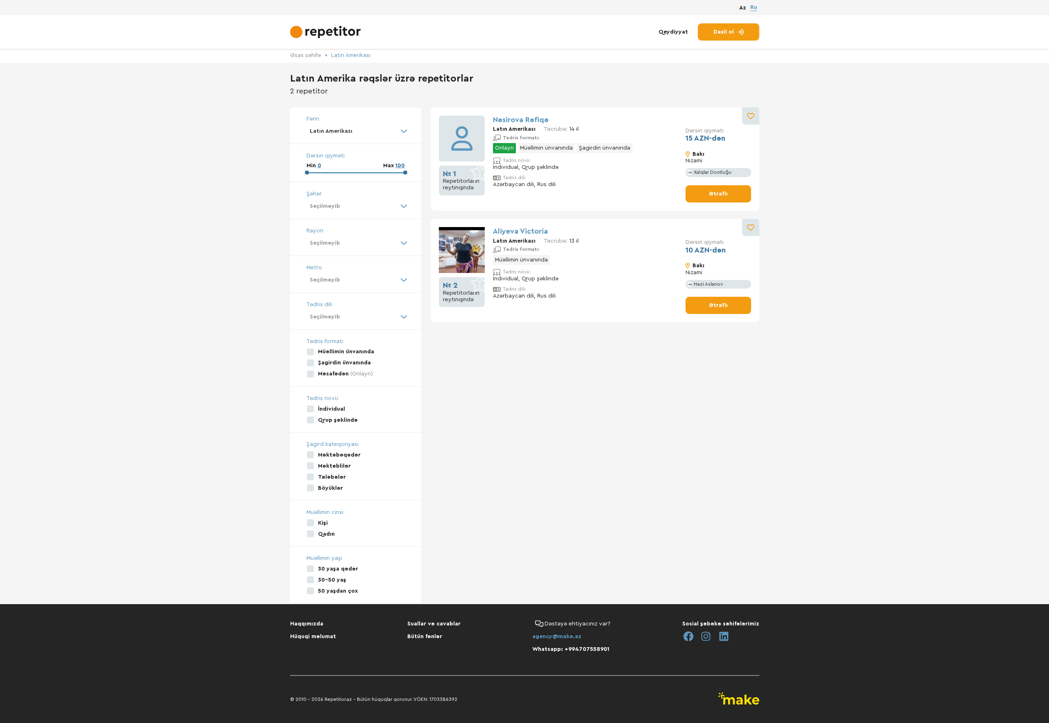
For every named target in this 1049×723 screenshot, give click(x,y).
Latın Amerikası (350, 55)
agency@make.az (556, 636)
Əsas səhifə (305, 55)
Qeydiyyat (673, 32)
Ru (753, 7)
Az (742, 8)
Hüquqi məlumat (313, 636)
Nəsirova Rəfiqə (521, 119)
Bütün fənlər (424, 636)
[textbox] (356, 206)
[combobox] (356, 131)
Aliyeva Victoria (520, 231)
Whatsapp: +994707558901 (570, 649)
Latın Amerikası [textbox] (331, 131)
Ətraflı (718, 194)
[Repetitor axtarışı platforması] (326, 32)
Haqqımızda (306, 624)
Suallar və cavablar (434, 624)
